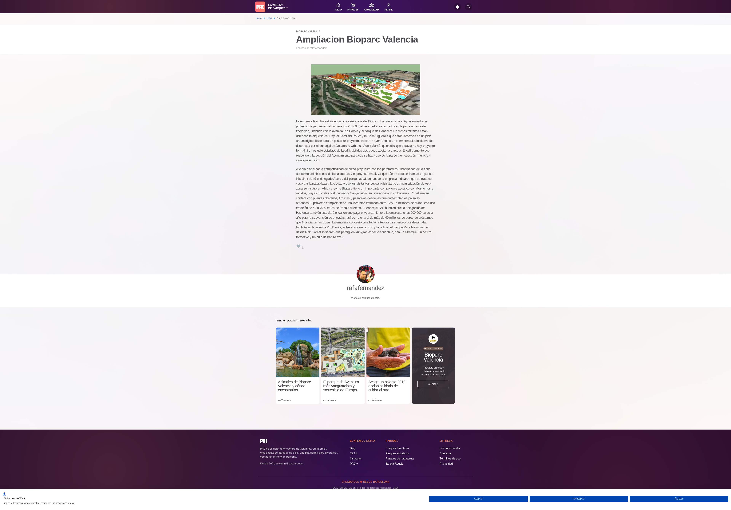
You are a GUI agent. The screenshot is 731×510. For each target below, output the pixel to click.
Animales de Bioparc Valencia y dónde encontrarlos (294, 386)
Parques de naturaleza (400, 458)
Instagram (356, 458)
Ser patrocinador (450, 448)
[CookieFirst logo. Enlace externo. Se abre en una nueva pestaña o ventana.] (4, 494)
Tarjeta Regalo (394, 463)
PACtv (354, 463)
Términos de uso (450, 458)
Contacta (445, 453)
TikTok (354, 453)
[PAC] (260, 7)
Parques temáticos (397, 448)
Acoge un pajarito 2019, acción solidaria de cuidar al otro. (387, 386)
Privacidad (446, 463)
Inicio (259, 18)
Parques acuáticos (397, 453)
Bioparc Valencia (308, 31)
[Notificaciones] (457, 6)
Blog (269, 18)
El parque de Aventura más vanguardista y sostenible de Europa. (341, 386)
